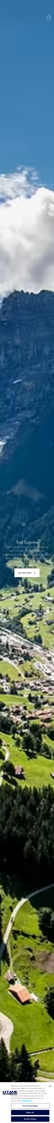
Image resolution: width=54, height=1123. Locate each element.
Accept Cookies (30, 1119)
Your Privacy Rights (30, 1106)
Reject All (30, 1112)
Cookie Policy (27, 1101)
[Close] (50, 1086)
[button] (49, 17)
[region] (27, 1102)
